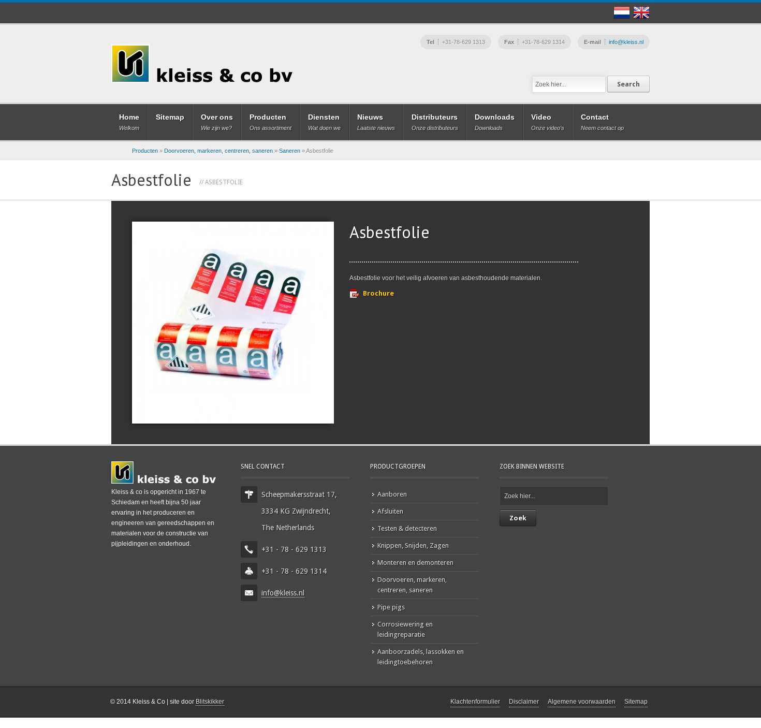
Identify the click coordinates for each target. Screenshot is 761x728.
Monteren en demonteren (415, 562)
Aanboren (392, 494)
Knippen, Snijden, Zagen (413, 545)
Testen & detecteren (407, 528)
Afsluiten (390, 511)
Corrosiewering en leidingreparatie (405, 629)
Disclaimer (524, 701)
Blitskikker (210, 701)
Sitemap (636, 701)
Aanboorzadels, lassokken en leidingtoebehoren (420, 657)
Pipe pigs (391, 607)
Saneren (289, 151)
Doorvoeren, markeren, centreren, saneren (218, 151)
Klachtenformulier (475, 701)
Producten (145, 151)
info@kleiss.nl (626, 42)
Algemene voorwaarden (582, 701)
